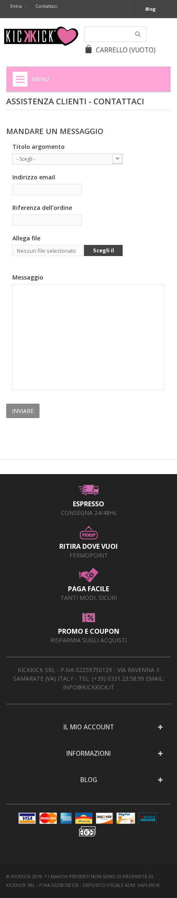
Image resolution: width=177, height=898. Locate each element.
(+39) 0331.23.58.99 (118, 678)
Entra (16, 6)
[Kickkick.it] (41, 36)
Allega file (26, 238)
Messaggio (27, 277)
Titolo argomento (38, 146)
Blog (150, 9)
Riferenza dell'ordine (42, 208)
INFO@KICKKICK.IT (88, 687)
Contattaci (46, 6)
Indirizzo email (33, 177)
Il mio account (88, 727)
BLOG (88, 780)
